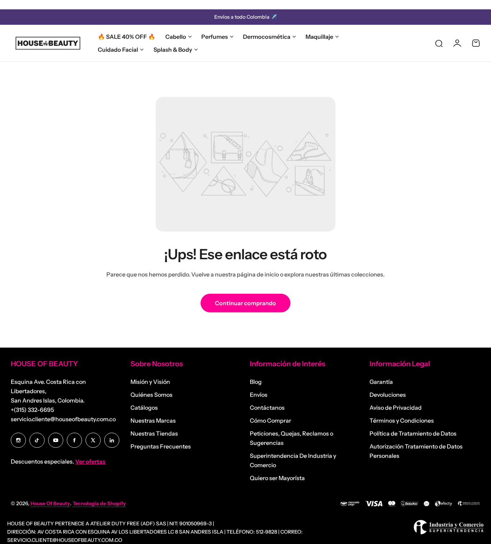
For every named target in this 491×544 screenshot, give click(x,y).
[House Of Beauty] (47, 43)
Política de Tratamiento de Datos (413, 433)
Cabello (175, 36)
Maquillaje (319, 36)
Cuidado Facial (118, 49)
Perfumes (214, 36)
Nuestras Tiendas (154, 433)
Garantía (381, 381)
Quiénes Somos (151, 394)
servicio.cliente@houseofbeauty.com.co (63, 419)
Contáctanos (267, 407)
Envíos (258, 394)
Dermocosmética (266, 36)
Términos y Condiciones (402, 420)
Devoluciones (388, 394)
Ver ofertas (90, 461)
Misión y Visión (150, 381)
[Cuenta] (457, 43)
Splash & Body (172, 49)
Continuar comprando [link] (245, 303)
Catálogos (144, 407)
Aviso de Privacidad (396, 407)
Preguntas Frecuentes (160, 446)
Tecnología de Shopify (99, 503)
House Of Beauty (50, 503)
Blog (256, 381)
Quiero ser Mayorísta (277, 478)
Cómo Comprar (270, 420)
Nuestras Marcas (153, 420)
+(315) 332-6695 (32, 409)
